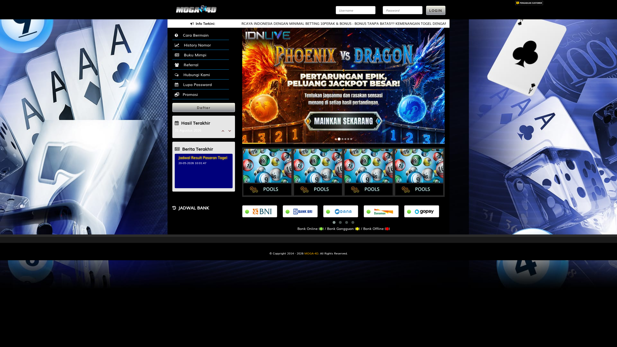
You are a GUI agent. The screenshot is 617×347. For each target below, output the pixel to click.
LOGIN (435, 10)
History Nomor (196, 45)
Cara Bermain (195, 35)
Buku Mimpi (193, 55)
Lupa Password (196, 84)
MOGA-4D (311, 253)
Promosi (189, 94)
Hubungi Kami (195, 74)
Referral (189, 64)
